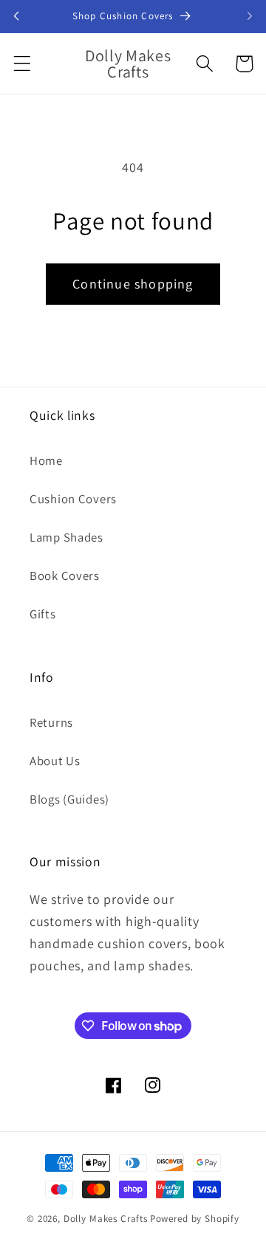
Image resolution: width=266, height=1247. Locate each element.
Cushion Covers (73, 499)
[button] (22, 63)
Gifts (43, 614)
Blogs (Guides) (69, 799)
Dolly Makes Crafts (106, 1218)
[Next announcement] (249, 16)
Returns (51, 722)
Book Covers (65, 575)
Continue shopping (132, 283)
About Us (55, 761)
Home (46, 460)
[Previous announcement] (16, 16)
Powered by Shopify (194, 1218)
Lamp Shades (66, 537)
